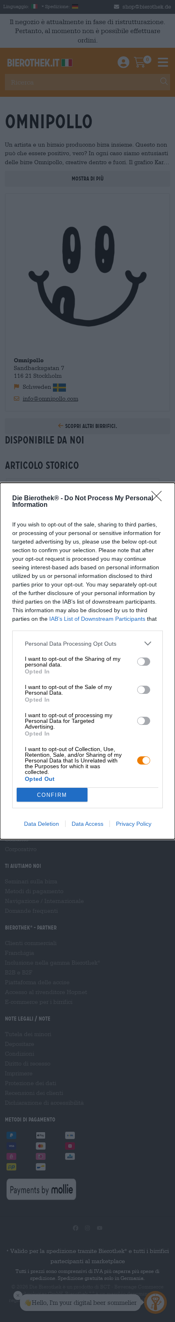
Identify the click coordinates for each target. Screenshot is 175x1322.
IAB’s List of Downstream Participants (97, 618)
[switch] (143, 662)
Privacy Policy (133, 823)
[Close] (159, 498)
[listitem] (87, 643)
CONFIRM (52, 795)
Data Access (87, 823)
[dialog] (87, 661)
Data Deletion (41, 823)
